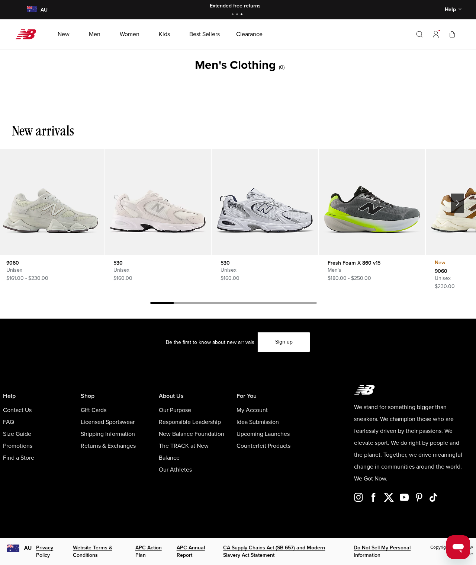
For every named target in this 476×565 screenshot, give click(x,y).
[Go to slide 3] (242, 15)
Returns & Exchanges (108, 446)
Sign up (284, 342)
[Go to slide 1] (233, 15)
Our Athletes (175, 469)
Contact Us (17, 410)
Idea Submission (258, 422)
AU (28, 548)
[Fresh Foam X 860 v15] (372, 202)
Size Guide (17, 434)
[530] (157, 202)
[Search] (419, 34)
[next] (457, 203)
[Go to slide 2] (238, 15)
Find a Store (18, 458)
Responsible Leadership (190, 422)
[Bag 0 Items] (452, 34)
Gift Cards (93, 410)
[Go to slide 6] (281, 304)
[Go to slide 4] (233, 304)
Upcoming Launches (263, 434)
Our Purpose (175, 410)
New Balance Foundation (191, 434)
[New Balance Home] (29, 34)
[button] (436, 34)
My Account (252, 410)
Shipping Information (108, 434)
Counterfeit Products (263, 446)
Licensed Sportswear (108, 422)
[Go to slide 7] (305, 304)
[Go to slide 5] (257, 304)
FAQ (8, 422)
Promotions (17, 446)
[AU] (32, 10)
